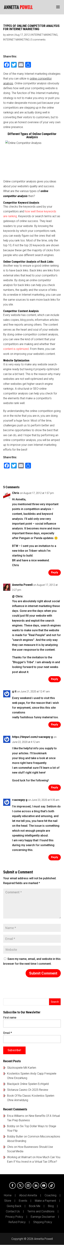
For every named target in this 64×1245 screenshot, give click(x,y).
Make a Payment (45, 1201)
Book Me (34, 1206)
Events (23, 1201)
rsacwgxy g (19, 800)
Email (7, 1033)
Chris (10, 1147)
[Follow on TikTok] (51, 1185)
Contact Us (13, 1211)
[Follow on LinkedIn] (36, 1185)
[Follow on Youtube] (44, 1185)
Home (8, 1195)
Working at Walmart (19, 1157)
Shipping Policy (42, 1222)
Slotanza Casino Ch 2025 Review (27, 1089)
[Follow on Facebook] (12, 1185)
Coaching (50, 1195)
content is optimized (16, 349)
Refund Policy (17, 1222)
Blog (51, 1206)
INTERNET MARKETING (44, 34)
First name (9, 1017)
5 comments (38, 39)
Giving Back (14, 1206)
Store (7, 1201)
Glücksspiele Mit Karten (21, 1067)
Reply (54, 572)
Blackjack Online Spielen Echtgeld (28, 1084)
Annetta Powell (22, 584)
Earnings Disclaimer (43, 1217)
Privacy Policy (14, 1217)
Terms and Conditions (40, 1211)
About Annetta (28, 1195)
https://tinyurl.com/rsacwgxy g (32, 737)
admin (10, 34)
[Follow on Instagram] (28, 1185)
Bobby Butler (15, 1136)
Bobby (11, 1126)
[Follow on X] (20, 1185)
